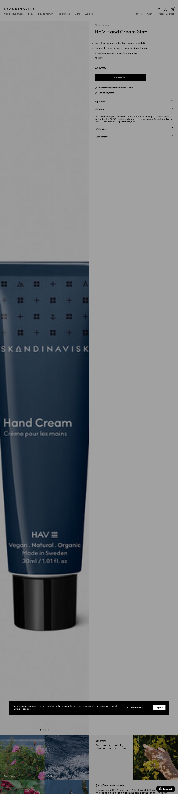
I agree (159, 707)
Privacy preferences (134, 707)
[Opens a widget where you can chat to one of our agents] (165, 789)
